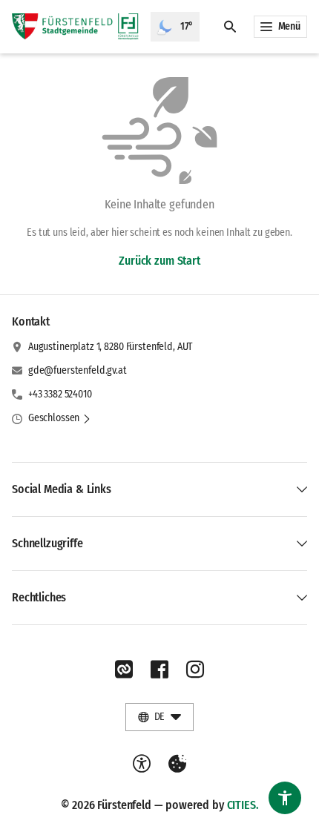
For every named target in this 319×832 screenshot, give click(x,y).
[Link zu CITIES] (124, 670)
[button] (59, 418)
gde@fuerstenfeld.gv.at (77, 370)
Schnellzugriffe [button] (47, 543)
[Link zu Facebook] (159, 670)
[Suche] (230, 27)
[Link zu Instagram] (195, 670)
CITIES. (243, 805)
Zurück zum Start (159, 261)
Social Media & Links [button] (61, 489)
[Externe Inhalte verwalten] (177, 764)
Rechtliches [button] (39, 597)
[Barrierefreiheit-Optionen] (142, 764)
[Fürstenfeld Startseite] (75, 26)
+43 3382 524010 (60, 394)
